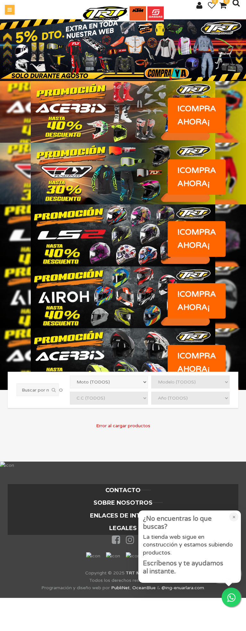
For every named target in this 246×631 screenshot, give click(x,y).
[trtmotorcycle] (123, 13)
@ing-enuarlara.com (182, 587)
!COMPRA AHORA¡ (196, 115)
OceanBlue (144, 587)
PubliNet (120, 587)
